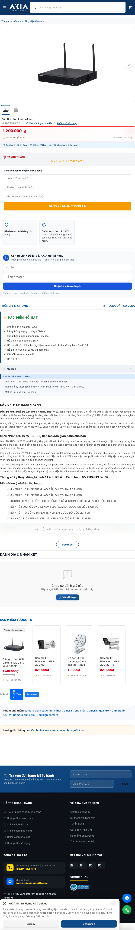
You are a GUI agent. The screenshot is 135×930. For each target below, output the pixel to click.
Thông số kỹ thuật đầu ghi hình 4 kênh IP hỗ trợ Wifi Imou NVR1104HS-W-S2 (45, 386)
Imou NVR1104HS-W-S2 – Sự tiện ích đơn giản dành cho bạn (36, 381)
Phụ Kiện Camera (34, 21)
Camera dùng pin (24, 715)
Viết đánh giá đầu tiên (41, 123)
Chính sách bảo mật (18, 836)
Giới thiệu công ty (80, 811)
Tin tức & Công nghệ (82, 841)
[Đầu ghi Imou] (67, 64)
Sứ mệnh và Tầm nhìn (82, 817)
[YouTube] (83, 865)
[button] (129, 64)
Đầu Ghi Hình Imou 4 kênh (16, 376)
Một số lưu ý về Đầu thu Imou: (20, 392)
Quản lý (31, 923)
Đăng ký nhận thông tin (67, 206)
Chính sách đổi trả (17, 824)
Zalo (18, 694)
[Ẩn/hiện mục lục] (130, 368)
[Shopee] (101, 865)
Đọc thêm (67, 544)
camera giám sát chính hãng (42, 710)
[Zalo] (92, 865)
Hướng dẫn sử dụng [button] (121, 305)
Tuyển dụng (77, 823)
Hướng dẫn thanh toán (20, 818)
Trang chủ (6, 21)
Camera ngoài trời (98, 710)
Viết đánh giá (69, 597)
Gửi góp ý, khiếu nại (81, 829)
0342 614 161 (26, 869)
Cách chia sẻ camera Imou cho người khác (58, 730)
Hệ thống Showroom (82, 835)
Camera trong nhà (73, 710)
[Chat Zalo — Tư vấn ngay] (126, 898)
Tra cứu (123, 783)
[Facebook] (74, 865)
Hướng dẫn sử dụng (18, 843)
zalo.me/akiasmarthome (32, 883)
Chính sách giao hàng (19, 830)
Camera (18, 21)
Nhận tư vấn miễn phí (67, 286)
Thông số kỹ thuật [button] (67, 123)
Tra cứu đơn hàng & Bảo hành (24, 811)
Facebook (32, 694)
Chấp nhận (89, 923)
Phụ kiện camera (47, 715)
